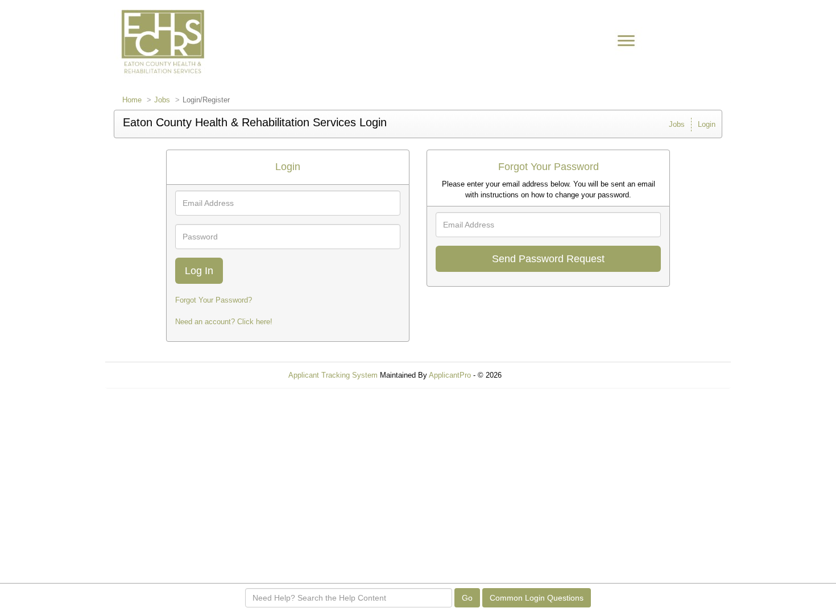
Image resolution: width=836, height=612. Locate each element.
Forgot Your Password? (213, 300)
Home (132, 100)
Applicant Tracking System (333, 375)
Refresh (535, 375)
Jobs (162, 100)
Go (467, 597)
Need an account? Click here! (223, 321)
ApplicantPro (450, 375)
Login (706, 124)
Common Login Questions (536, 597)
